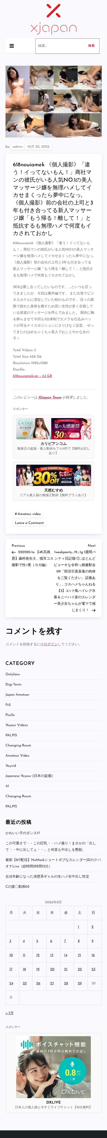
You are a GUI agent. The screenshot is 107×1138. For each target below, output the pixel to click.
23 (93, 969)
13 (51, 955)
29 (80, 983)
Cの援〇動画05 (17, 887)
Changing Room (18, 745)
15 (79, 955)
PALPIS (11, 735)
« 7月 (9, 1013)
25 (25, 983)
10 (11, 955)
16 (93, 955)
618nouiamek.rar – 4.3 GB (32, 376)
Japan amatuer (17, 695)
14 (65, 955)
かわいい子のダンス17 (22, 833)
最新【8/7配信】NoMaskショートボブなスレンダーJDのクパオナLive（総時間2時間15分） (53, 863)
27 (52, 983)
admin (18, 147)
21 (65, 969)
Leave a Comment (30, 523)
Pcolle (10, 715)
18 (24, 969)
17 (10, 969)
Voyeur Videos (16, 725)
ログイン (51, 644)
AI (7, 786)
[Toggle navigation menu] (11, 45)
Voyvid (10, 766)
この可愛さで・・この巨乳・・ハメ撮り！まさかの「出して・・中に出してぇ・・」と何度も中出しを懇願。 (50, 847)
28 (66, 983)
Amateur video (29, 514)
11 (24, 955)
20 (52, 969)
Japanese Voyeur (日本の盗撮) (29, 776)
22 (80, 969)
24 (11, 983)
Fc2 (8, 705)
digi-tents (13, 684)
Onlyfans (12, 674)
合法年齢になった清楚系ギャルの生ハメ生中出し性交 (47, 877)
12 (38, 955)
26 (38, 983)
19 (38, 969)
